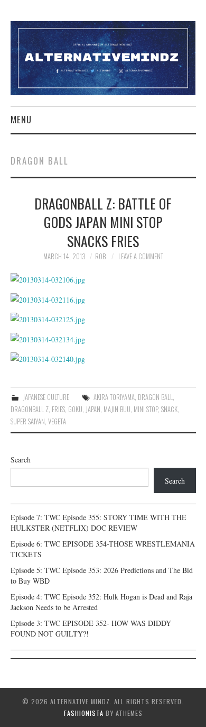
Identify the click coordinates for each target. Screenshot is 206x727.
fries (58, 409)
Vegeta (57, 421)
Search (21, 460)
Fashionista (84, 713)
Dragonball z (30, 409)
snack (169, 409)
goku (75, 409)
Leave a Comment (140, 256)
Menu (21, 119)
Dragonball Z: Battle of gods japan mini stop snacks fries (103, 222)
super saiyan (28, 421)
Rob (100, 256)
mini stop (146, 409)
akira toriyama (114, 397)
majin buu (117, 409)
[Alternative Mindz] (103, 57)
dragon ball (155, 397)
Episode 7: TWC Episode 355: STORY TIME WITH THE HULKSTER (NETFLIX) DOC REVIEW (98, 522)
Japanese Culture (46, 397)
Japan (93, 409)
